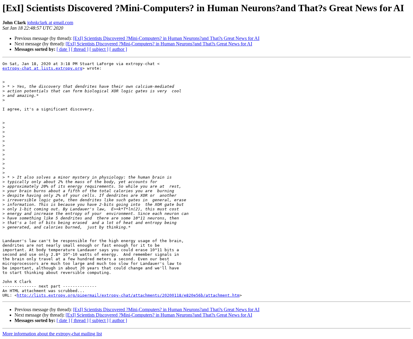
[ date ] (63, 49)
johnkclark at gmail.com (50, 22)
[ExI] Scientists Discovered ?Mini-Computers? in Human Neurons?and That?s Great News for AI (166, 38)
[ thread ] (79, 49)
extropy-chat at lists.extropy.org (42, 68)
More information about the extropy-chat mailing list (52, 333)
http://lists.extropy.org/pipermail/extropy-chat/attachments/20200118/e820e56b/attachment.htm (128, 295)
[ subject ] (98, 49)
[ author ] (118, 49)
